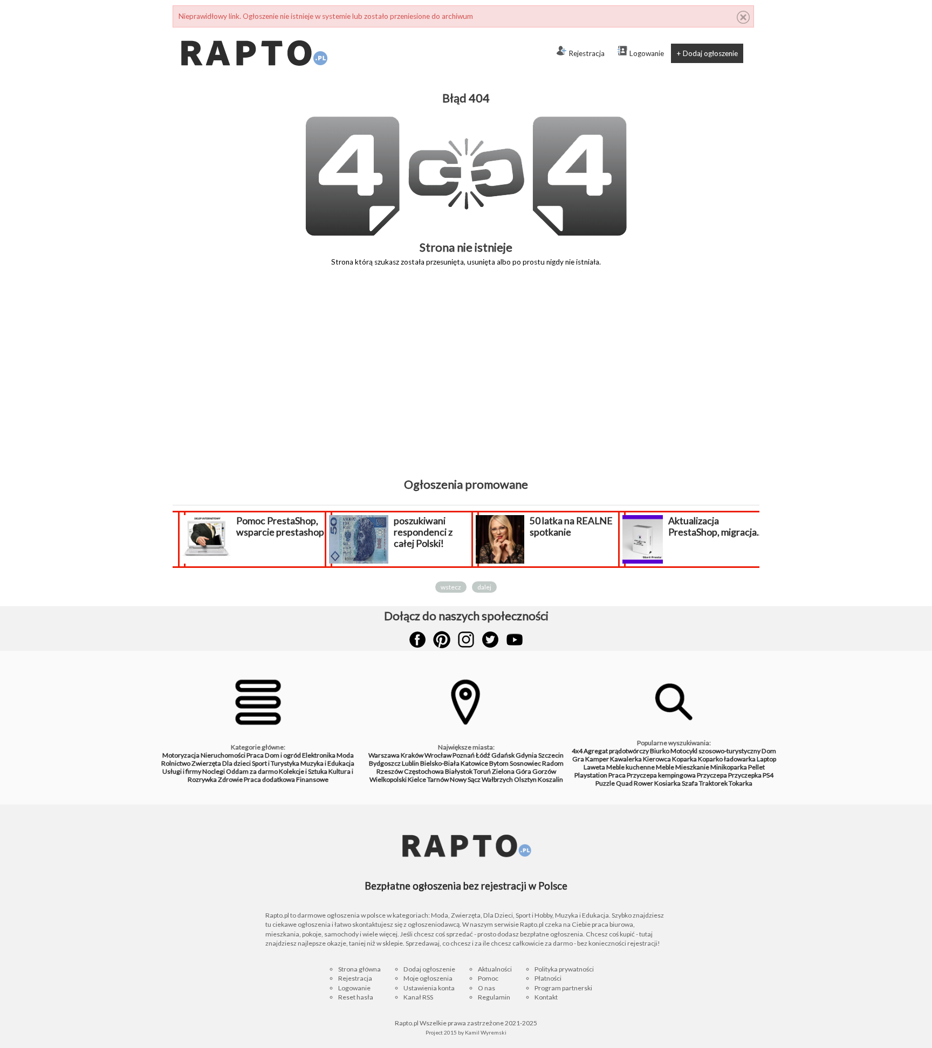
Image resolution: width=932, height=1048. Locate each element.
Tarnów (438, 779)
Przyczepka (745, 775)
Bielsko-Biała (440, 763)
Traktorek (713, 783)
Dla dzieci (236, 763)
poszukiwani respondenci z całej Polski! (423, 532)
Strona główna (359, 969)
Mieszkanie (692, 767)
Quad (624, 783)
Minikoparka (728, 767)
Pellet (756, 767)
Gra (578, 759)
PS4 (768, 775)
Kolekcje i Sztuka (303, 771)
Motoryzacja (181, 755)
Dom (769, 751)
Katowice (474, 763)
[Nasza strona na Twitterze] (490, 639)
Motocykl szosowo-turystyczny (715, 751)
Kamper (597, 759)
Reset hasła (355, 997)
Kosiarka (667, 783)
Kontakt (546, 997)
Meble (665, 767)
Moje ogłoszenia (428, 978)
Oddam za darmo (252, 771)
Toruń (482, 771)
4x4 (577, 751)
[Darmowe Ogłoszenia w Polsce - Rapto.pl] (253, 31)
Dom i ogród (283, 755)
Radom (553, 763)
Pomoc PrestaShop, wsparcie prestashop (280, 526)
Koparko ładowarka (727, 759)
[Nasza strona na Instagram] (466, 639)
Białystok (458, 771)
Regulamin (494, 997)
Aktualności (495, 969)
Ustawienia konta (429, 988)
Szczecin (551, 755)
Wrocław (437, 755)
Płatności (547, 978)
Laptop (766, 759)
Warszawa (384, 755)
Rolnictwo (175, 763)
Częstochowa (424, 771)
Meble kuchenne (630, 767)
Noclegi (213, 771)
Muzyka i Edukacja (327, 763)
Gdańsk (503, 755)
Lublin (410, 763)
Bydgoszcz (385, 763)
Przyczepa (712, 775)
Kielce (417, 779)
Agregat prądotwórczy (616, 751)
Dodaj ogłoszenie (429, 969)
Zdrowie (230, 779)
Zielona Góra (511, 771)
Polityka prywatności (564, 969)
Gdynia (526, 755)
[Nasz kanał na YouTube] (514, 639)
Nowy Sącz (465, 779)
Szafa (690, 783)
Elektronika (318, 755)
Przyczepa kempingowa (661, 775)
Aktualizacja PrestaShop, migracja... (715, 526)
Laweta (594, 767)
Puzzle (605, 783)
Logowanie (646, 53)
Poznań (464, 755)
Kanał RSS (418, 997)
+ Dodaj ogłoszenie (707, 53)
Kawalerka (626, 759)
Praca (255, 755)
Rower (643, 783)
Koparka (684, 759)
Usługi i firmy (181, 771)
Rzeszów (389, 771)
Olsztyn (525, 779)
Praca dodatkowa (269, 779)
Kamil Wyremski (485, 1032)
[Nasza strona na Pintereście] (441, 639)
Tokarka (740, 783)
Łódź (483, 755)
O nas (486, 988)
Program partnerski (563, 988)
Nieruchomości (223, 755)
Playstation (590, 775)
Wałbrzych (497, 779)
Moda (345, 755)
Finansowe (312, 779)
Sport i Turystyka (275, 763)
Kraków (412, 755)
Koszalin (550, 779)
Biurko (659, 751)
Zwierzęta (206, 763)
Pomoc (488, 978)
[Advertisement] (466, 379)
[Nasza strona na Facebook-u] (417, 639)
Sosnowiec (525, 763)
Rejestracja (586, 53)
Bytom (499, 763)
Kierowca (657, 759)
